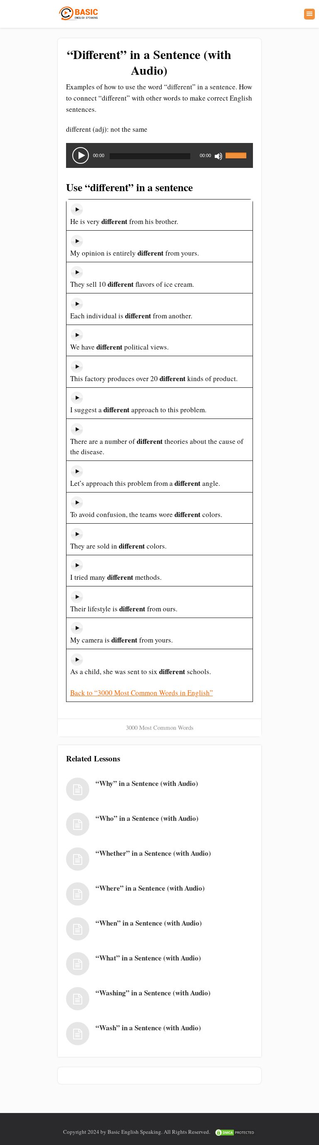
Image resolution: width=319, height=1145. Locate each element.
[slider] (237, 150)
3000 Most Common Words (160, 727)
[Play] (80, 155)
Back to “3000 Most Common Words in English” (141, 692)
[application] (159, 155)
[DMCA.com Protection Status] (235, 1131)
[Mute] (218, 156)
